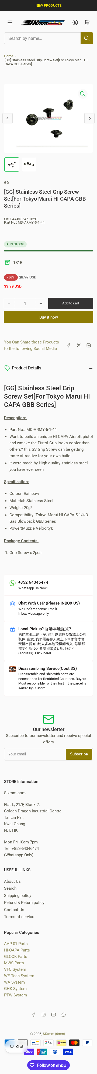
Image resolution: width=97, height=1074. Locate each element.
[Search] (87, 38)
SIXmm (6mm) (54, 1034)
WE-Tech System (19, 975)
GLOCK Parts (15, 956)
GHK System (15, 988)
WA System (14, 982)
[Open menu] (10, 22)
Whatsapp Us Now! (32, 588)
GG (6, 183)
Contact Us (14, 909)
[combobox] (48, 38)
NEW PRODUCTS (49, 5)
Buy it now (48, 317)
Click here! (43, 653)
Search (10, 888)
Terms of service (19, 916)
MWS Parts (14, 963)
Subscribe (79, 754)
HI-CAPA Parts (17, 950)
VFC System (15, 969)
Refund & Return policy (24, 902)
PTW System (15, 995)
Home (8, 56)
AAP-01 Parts (16, 943)
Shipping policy (17, 895)
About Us (12, 881)
